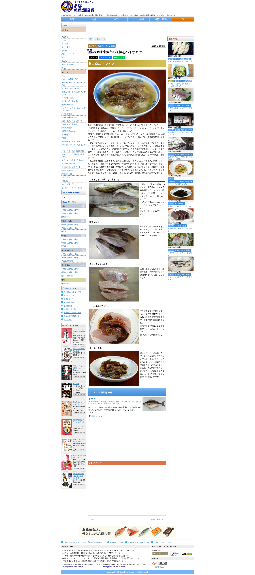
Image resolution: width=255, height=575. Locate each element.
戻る (92, 519)
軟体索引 (64, 231)
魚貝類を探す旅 (70, 309)
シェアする (106, 57)
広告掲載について (117, 542)
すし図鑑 (76, 384)
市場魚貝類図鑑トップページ (74, 542)
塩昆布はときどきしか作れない (180, 206)
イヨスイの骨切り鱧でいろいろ (180, 62)
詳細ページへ (97, 416)
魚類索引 (64, 217)
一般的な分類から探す (70, 210)
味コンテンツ (69, 299)
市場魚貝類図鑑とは (98, 542)
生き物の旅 (68, 306)
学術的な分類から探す (70, 213)
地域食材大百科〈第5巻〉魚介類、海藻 (78, 476)
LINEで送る (120, 57)
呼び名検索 (65, 284)
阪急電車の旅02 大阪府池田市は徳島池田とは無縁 (180, 158)
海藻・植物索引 (67, 276)
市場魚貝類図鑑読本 (71, 316)
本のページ (68, 320)
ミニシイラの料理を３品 (177, 184)
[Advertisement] (127, 489)
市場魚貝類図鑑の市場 (72, 313)
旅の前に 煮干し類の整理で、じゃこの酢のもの (180, 85)
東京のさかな (69, 295)
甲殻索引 (64, 246)
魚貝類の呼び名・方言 (72, 292)
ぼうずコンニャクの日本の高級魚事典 (79, 331)
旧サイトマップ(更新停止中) (138, 542)
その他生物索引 (67, 261)
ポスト (95, 57)
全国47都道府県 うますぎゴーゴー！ (78, 422)
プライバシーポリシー (162, 542)
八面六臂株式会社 (159, 567)
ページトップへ (157, 519)
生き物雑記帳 (69, 302)
